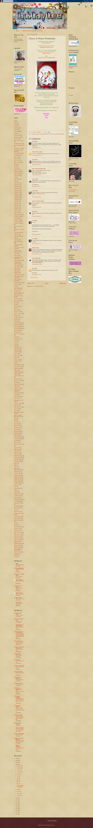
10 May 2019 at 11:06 (36, 264)
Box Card (16, 168)
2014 (17, 806)
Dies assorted (17, 306)
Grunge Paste (17, 361)
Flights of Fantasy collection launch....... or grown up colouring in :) (20, 709)
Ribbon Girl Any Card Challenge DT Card (20, 741)
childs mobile (17, 212)
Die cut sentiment (18, 300)
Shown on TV (17, 484)
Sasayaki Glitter (17, 473)
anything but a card (18, 148)
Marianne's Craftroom (18, 678)
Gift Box (16, 346)
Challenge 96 (17, 207)
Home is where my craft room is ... (20, 647)
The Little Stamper (20, 733)
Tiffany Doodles (17, 507)
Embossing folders (18, 326)
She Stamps (18, 723)
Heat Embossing (17, 368)
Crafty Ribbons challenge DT (17, 272)
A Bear (15, 122)
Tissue (15, 509)
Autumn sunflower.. (19, 576)
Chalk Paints (17, 179)
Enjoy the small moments (19, 589)
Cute (15, 286)
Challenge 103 (17, 194)
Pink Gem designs (18, 459)
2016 (17, 802)
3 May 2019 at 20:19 (36, 196)
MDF (15, 420)
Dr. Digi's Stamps (17, 317)
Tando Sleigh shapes (18, 499)
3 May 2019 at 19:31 (36, 186)
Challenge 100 (17, 188)
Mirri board (16, 422)
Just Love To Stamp (18, 586)
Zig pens (16, 556)
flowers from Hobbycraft (19, 334)
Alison (15, 133)
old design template (18, 438)
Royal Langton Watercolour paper (18, 469)
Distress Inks (17, 311)
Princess (18, 783)
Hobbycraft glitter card (18, 375)
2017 (17, 800)
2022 (17, 758)
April (18, 789)
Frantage (16, 336)
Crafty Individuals (18, 265)
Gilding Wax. (17, 349)
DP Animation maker (20, 564)
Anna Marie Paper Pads (19, 145)
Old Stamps (16, 440)
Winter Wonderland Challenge (58, 134)
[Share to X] (47, 132)
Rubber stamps (17, 471)
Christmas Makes (18, 232)
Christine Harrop (35, 151)
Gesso (15, 344)
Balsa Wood (16, 158)
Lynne (33, 238)
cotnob (33, 190)
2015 (17, 804)
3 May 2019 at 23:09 (36, 207)
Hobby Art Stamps (18, 372)
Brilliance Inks (17, 170)
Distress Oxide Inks (18, 313)
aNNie (17, 563)
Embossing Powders (18, 328)
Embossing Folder (18, 324)
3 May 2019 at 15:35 (36, 155)
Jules (33, 220)
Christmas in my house (19, 229)
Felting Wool (16, 332)
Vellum (15, 524)
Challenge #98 (17, 186)
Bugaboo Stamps (35, 134)
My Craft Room (17, 427)
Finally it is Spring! (19, 734)
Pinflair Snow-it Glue (18, 457)
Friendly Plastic (17, 338)
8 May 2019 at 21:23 (36, 243)
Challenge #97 (17, 184)
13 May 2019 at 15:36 (36, 274)
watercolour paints (18, 539)
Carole (33, 159)
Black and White (17, 162)
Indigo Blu (16, 386)
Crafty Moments (19, 631)
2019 (17, 764)
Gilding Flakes (17, 348)
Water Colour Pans (18, 532)
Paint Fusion (16, 447)
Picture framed (17, 453)
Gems (15, 342)
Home (17, 31)
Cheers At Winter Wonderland (20, 786)
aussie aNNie (35, 258)
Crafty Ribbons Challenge (17, 269)
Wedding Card (17, 541)
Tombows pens (17, 511)
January (18, 795)
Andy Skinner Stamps (18, 140)
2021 (17, 760)
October (18, 770)
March (18, 791)
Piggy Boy (18, 724)
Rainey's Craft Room (36, 201)
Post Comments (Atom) (38, 286)
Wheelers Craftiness (18, 746)
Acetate (15, 125)
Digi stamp (16, 309)
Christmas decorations (19, 223)
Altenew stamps (17, 137)
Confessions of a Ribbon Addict (19, 625)
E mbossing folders (18, 322)
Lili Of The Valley (17, 403)
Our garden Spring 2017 (19, 444)
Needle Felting (17, 431)
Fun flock (16, 340)
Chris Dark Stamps (18, 214)
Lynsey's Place (19, 671)
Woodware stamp (17, 551)
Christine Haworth (18, 216)
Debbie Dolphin (19, 580)
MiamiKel (34, 247)
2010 (17, 814)
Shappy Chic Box (18, 479)
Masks (15, 418)
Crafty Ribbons (17, 267)
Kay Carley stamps (18, 392)
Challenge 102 (17, 192)
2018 (17, 798)
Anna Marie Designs (18, 143)
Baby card (16, 157)
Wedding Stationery (18, 543)
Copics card (16, 239)
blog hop (16, 164)
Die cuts (16, 302)
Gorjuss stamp (17, 359)
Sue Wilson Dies (17, 495)
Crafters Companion (18, 260)
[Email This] (44, 132)
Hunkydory (16, 382)
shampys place (19, 714)
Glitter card (16, 353)
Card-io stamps (17, 173)
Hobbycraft (16, 373)
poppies (15, 463)
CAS (15, 177)
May (18, 780)
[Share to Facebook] (48, 132)
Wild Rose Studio (17, 547)
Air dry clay (16, 131)
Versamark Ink (17, 530)
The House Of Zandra (18, 503)
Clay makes (16, 234)
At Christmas (17, 155)
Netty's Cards (19, 597)
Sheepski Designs (18, 482)
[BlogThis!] (45, 132)
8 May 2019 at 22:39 (36, 254)
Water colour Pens (18, 534)
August (18, 774)
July (18, 776)
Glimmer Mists (17, 351)
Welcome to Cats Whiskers (19, 739)
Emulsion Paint (17, 330)
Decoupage (16, 291)
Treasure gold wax (18, 516)
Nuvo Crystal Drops (18, 436)
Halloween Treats (19, 615)
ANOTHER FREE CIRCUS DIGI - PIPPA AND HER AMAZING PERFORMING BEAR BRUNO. (20, 635)
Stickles (16, 492)
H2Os (15, 362)
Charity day (16, 210)
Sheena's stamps (17, 480)
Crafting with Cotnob (40, 193)
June (18, 778)
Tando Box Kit (17, 497)
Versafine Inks (17, 528)
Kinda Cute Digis (17, 396)
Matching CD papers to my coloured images (20, 749)
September (19, 772)
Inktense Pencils (17, 388)
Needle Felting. (17, 433)
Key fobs (16, 394)
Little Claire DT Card (18, 406)
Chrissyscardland (20, 568)
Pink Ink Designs (17, 461)
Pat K (33, 211)
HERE (53, 57)
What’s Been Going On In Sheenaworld (19, 729)
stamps (15, 490)
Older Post (63, 283)
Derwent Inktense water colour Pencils (19, 293)
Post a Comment (34, 277)
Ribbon (15, 465)
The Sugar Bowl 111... (20, 684)
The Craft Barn (17, 501)
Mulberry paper (17, 425)
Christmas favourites (18, 226)
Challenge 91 (17, 199)
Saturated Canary (18, 475)
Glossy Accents (17, 355)
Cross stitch (16, 284)
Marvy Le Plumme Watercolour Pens (18, 416)
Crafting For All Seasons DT (17, 263)
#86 (15, 120)
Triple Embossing (18, 518)
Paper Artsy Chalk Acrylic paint (18, 450)
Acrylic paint (16, 127)
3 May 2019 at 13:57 (36, 147)
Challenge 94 (17, 203)
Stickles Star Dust (18, 493)
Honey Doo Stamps (18, 380)
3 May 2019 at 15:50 (36, 164)
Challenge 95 (17, 205)
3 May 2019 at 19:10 (36, 174)
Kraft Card (16, 398)
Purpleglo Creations (18, 697)
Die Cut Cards (17, 298)
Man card (16, 410)
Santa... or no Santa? (20, 594)
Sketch (15, 486)
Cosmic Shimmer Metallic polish (17, 251)
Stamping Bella (17, 488)
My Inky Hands (19, 683)
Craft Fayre (16, 255)
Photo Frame (17, 452)
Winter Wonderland (46, 42)
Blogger (53, 825)
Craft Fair (16, 253)
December (19, 766)
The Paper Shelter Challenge (19, 604)
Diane (33, 268)
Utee (15, 523)
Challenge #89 (17, 182)
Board (15, 166)
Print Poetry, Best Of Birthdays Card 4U (19, 643)
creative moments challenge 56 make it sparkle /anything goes (20, 718)
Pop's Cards (18, 602)
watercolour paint (17, 537)
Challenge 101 (17, 190)
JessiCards (18, 654)
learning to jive (19, 592)
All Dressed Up (17, 135)
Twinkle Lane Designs (18, 520)
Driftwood (16, 321)
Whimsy (18, 781)
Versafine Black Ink (18, 526)
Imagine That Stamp (18, 384)
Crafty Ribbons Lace (18, 274)
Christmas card (17, 219)
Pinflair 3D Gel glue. (18, 455)
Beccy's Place (17, 160)
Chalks (15, 181)
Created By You (19, 641)
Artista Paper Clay (18, 153)
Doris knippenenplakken (37, 168)
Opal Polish (16, 442)
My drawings (16, 429)
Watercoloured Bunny (20, 598)
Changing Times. (19, 621)
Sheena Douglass (20, 727)
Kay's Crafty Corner (20, 665)
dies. (15, 308)
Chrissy (33, 179)
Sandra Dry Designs (18, 706)
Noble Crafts (16, 435)
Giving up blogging (19, 679)
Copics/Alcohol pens (44, 134)
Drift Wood (16, 319)
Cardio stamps (17, 175)
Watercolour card (17, 536)
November (19, 768)
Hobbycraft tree (17, 378)
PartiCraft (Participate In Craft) (19, 689)
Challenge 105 (17, 197)
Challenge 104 (17, 195)
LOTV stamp (17, 408)
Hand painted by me (18, 364)
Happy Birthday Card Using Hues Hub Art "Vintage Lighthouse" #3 (20, 700)
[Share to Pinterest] (49, 132)
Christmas (16, 218)
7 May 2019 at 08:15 (36, 234)
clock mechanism (18, 236)
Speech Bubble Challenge (19, 656)
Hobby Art (16, 370)
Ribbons (16, 466)
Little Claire (16, 405)
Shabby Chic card (18, 477)
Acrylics (16, 129)
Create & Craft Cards (18, 282)
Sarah (33, 141)
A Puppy (16, 124)
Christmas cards (17, 221)
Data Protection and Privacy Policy (32, 31)
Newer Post (30, 283)
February (19, 793)
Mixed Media (17, 423)
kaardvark (18, 659)
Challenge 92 (17, 201)
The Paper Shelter (18, 506)
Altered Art (16, 138)
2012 (17, 810)
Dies (50, 134)
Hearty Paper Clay (18, 366)
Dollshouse (16, 315)
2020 (17, 762)
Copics (15, 238)
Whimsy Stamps (17, 545)
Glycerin (16, 357)
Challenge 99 (17, 208)
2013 (17, 808)
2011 (17, 812)
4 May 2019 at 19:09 (36, 216)
